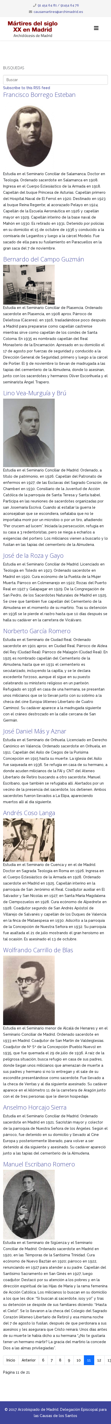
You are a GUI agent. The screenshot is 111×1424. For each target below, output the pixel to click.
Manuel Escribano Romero (39, 1164)
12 (99, 1360)
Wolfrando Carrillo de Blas (38, 950)
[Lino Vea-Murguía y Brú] (55, 433)
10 (79, 1360)
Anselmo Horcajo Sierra (35, 1107)
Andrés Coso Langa (29, 813)
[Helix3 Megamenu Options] (96, 28)
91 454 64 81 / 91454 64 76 (58, 5)
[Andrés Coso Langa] (55, 840)
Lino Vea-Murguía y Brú (34, 393)
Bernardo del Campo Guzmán (43, 259)
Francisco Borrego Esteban (39, 94)
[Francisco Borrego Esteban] (55, 135)
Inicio (10, 1360)
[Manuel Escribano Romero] (55, 1205)
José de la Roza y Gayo (33, 555)
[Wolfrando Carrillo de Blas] (55, 990)
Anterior (29, 1360)
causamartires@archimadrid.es (58, 12)
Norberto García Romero (36, 631)
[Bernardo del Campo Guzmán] (55, 285)
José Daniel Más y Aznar (34, 731)
